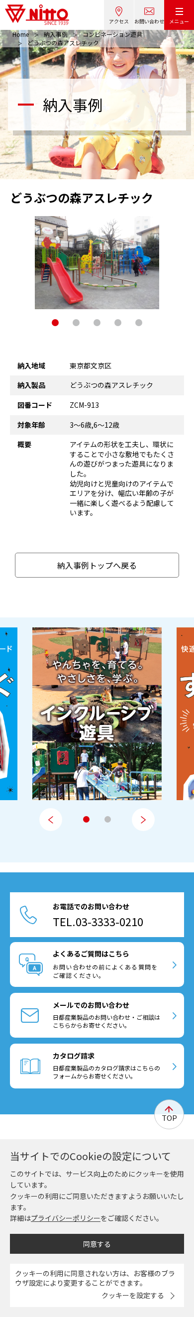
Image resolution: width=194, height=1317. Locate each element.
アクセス (119, 21)
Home (20, 34)
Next (143, 819)
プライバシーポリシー (65, 1218)
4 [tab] (117, 322)
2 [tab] (76, 322)
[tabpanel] (97, 262)
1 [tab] (55, 322)
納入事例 (56, 34)
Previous (50, 819)
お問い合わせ (149, 21)
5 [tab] (138, 322)
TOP (169, 1117)
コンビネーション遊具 (112, 34)
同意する (97, 1244)
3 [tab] (97, 322)
